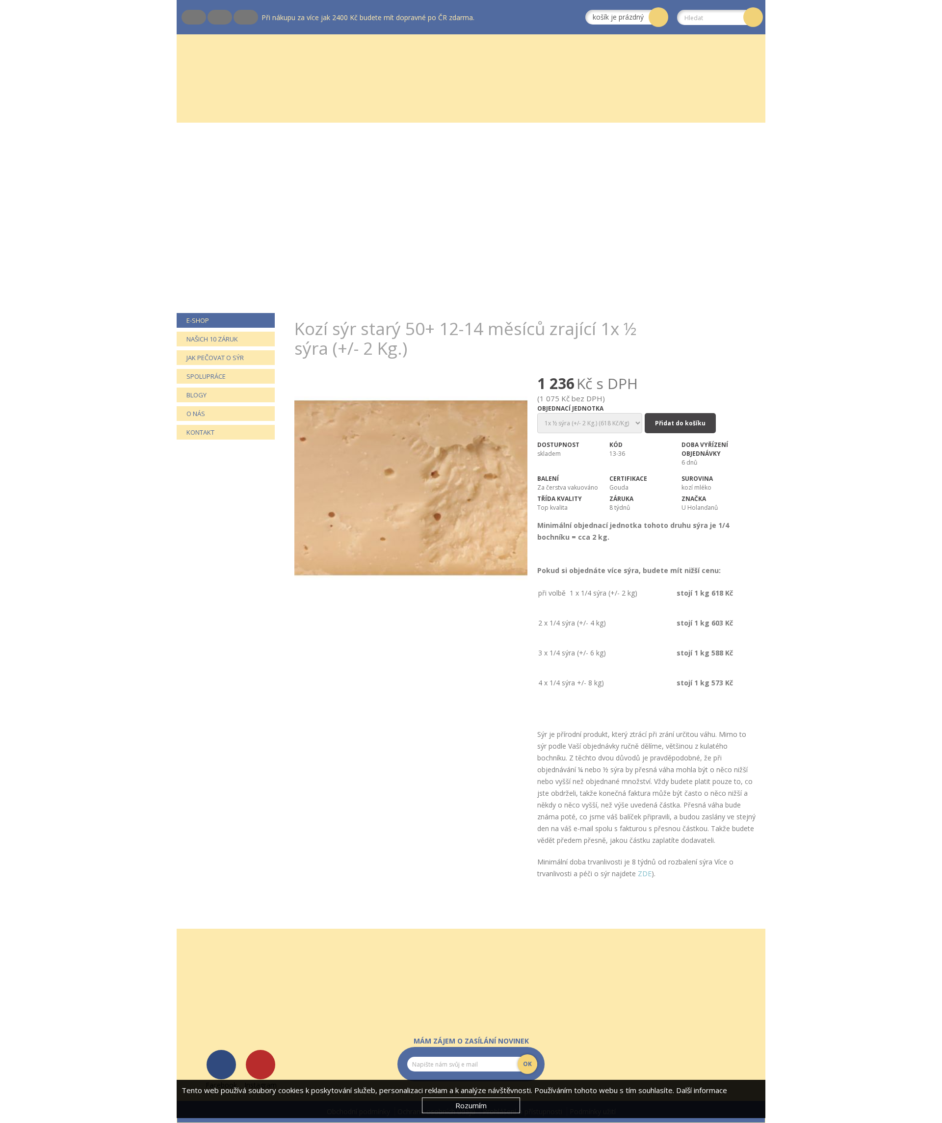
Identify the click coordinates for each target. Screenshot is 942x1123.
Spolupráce (206, 376)
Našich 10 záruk (212, 339)
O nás (195, 413)
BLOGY (196, 395)
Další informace (701, 1090)
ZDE (645, 873)
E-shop (197, 320)
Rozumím (471, 1105)
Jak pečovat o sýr (215, 357)
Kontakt (200, 432)
